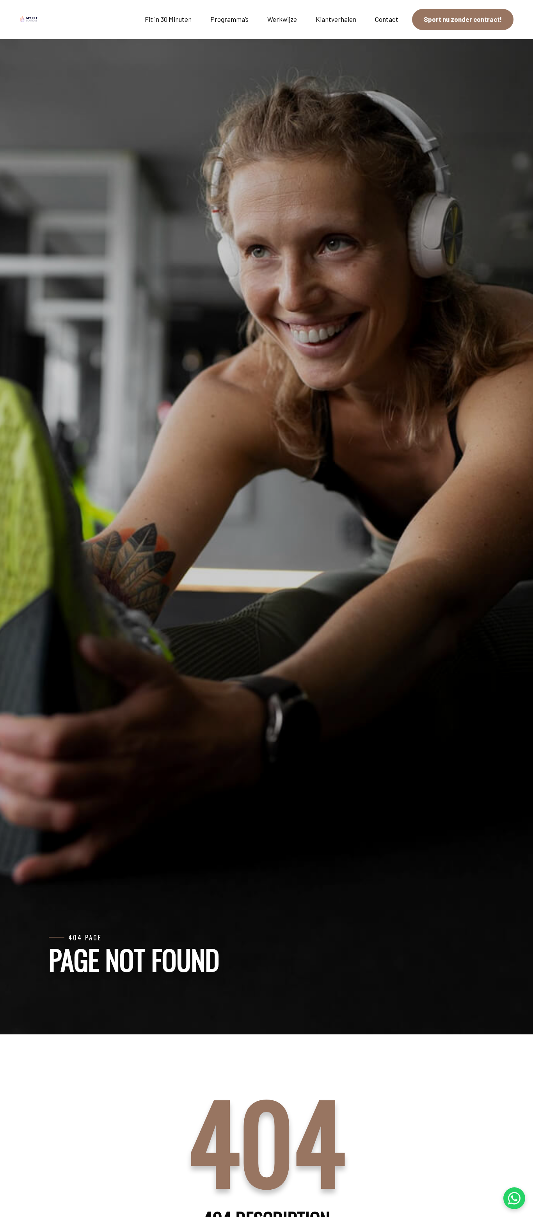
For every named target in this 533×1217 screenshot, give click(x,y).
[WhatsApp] (514, 1198)
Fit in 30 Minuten (168, 19)
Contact (386, 19)
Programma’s (229, 19)
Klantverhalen (336, 19)
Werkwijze (282, 19)
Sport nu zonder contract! (463, 19)
